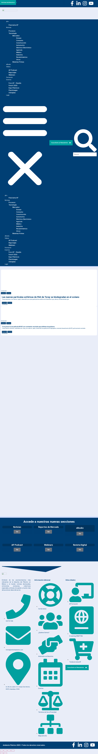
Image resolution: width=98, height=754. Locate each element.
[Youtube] (91, 3)
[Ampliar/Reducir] (1, 750)
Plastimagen (13, 90)
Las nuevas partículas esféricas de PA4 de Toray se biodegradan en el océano (40, 297)
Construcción (21, 43)
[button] (25, 144)
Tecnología (13, 33)
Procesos (12, 31)
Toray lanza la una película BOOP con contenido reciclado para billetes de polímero (28, 326)
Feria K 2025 (13, 85)
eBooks (7, 236)
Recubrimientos (21, 57)
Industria (19, 55)
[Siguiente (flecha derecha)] (5, 753)
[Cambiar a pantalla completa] (5, 750)
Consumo (19, 40)
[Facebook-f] (72, 3)
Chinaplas (12, 93)
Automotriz (20, 45)
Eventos (8, 79)
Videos (8, 66)
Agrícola (19, 50)
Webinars (12, 245)
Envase (18, 38)
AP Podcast (13, 70)
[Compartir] (9, 750)
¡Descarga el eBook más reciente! (20, 343)
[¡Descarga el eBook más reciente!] (4, 340)
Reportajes (12, 72)
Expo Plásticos (14, 88)
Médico (18, 52)
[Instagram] (84, 3)
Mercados (16, 36)
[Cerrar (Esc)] (12, 750)
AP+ (7, 21)
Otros (18, 59)
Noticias (8, 27)
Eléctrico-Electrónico (23, 48)
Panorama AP (13, 25)
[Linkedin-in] (78, 3)
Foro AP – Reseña (15, 83)
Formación (8, 247)
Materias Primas (18, 62)
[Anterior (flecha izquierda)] (1, 753)
